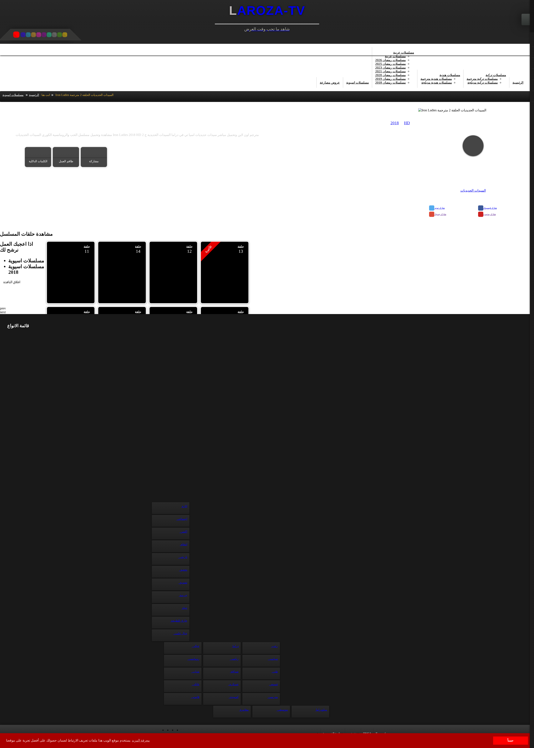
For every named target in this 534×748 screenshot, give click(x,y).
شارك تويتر (439, 208)
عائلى (195, 684)
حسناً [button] (511, 740)
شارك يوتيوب (489, 214)
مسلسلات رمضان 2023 (390, 67)
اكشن (183, 531)
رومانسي (193, 658)
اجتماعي (181, 518)
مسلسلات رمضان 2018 (390, 82)
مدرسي (272, 697)
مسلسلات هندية (450, 75)
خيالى (195, 646)
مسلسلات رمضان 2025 (390, 63)
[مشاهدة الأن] (473, 145)
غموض (273, 684)
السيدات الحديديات (473, 190)
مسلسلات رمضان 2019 (390, 78)
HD (407, 123)
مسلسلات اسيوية (357, 82)
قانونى (195, 697)
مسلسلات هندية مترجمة (436, 78)
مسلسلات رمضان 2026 (390, 60)
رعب (274, 646)
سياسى (273, 658)
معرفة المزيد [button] (141, 740)
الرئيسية (518, 82)
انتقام (183, 544)
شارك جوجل (440, 214)
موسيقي (282, 709)
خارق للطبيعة (178, 620)
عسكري (233, 684)
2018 (394, 123)
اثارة (184, 506)
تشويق (182, 582)
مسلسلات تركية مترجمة (482, 78)
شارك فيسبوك (490, 208)
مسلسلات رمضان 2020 (390, 75)
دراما (235, 646)
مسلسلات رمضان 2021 (390, 71)
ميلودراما (321, 709)
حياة (184, 608)
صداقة (234, 671)
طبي (274, 671)
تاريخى (182, 557)
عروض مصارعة (330, 82)
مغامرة (244, 709)
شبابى (195, 671)
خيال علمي (180, 633)
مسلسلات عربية (403, 52)
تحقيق (183, 569)
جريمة (183, 595)
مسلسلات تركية (496, 75)
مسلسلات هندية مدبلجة (436, 82)
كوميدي (234, 697)
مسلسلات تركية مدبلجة (482, 82)
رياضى (234, 658)
